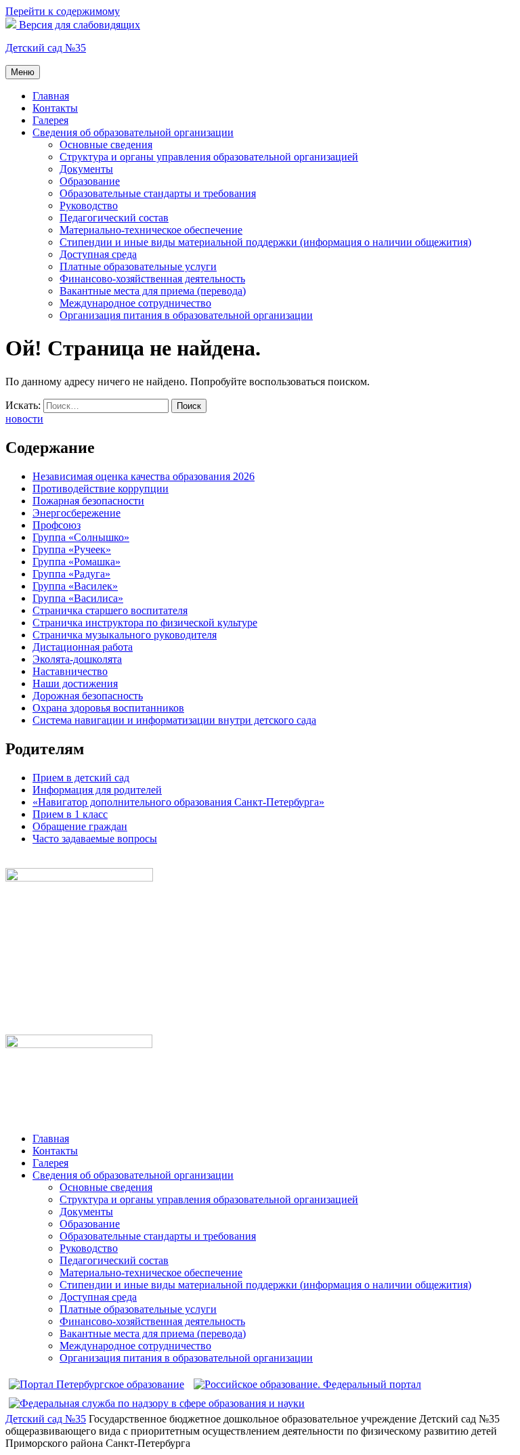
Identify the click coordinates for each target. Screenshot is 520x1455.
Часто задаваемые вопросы (94, 838)
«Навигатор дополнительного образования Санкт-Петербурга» (178, 802)
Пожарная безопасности (88, 500)
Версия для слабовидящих (78, 24)
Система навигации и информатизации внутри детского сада (174, 720)
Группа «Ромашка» (76, 561)
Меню (23, 72)
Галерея (50, 120)
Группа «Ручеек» (71, 549)
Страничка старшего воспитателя (110, 610)
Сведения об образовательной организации (133, 132)
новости (24, 419)
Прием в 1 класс (70, 814)
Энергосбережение (76, 513)
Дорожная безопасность (87, 695)
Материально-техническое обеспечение (151, 230)
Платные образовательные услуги (138, 266)
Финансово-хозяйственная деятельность (152, 278)
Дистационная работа (82, 647)
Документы (86, 169)
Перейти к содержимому (62, 11)
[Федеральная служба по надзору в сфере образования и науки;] (157, 1403)
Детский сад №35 (45, 47)
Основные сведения (106, 144)
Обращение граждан (79, 826)
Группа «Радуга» (71, 574)
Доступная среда (98, 254)
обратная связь (39, 861)
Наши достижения (75, 683)
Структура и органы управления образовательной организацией (209, 156)
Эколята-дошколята (77, 659)
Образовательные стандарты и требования (158, 193)
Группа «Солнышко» (80, 537)
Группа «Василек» (75, 586)
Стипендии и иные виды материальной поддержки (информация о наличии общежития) (265, 242)
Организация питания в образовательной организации (186, 315)
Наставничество (70, 671)
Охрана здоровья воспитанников (108, 708)
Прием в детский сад (80, 777)
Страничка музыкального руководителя (124, 634)
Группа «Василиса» (77, 598)
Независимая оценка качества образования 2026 (143, 476)
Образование (90, 181)
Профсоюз (56, 525)
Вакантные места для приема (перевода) (153, 291)
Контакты (55, 108)
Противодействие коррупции (100, 488)
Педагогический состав (114, 217)
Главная (50, 96)
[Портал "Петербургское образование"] (96, 1384)
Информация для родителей (97, 790)
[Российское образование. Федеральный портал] (307, 1384)
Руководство (89, 205)
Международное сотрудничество (135, 303)
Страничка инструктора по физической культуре (144, 622)
